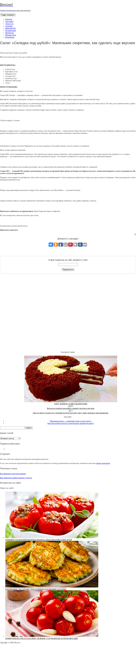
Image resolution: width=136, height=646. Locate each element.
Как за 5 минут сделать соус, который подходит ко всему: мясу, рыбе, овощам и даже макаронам (70, 413)
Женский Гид (10, 28)
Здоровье (8, 26)
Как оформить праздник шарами (13, 474)
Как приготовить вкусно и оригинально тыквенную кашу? (71, 423)
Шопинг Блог (10, 35)
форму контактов (103, 463)
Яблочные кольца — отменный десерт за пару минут (70, 421)
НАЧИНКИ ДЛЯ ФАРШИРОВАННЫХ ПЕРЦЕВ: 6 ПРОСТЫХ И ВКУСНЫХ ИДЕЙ (38, 540)
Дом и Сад (9, 24)
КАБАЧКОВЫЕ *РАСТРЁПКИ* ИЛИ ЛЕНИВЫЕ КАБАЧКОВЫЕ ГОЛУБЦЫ (35, 589)
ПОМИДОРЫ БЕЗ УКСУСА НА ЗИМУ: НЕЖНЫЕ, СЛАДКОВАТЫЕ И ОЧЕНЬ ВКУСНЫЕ (41, 638)
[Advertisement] (68, 310)
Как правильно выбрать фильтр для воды (16, 478)
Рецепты (8, 19)
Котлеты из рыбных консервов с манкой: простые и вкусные (70, 408)
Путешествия (10, 30)
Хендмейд (9, 21)
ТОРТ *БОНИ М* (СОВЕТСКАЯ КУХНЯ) (70, 404)
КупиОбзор (9, 37)
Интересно (9, 33)
